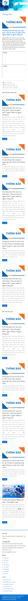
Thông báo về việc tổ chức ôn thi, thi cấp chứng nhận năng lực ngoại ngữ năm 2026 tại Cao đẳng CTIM (13, 160)
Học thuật (6, 571)
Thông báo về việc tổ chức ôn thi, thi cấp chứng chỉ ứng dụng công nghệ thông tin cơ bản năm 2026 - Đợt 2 (13, 244)
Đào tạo (6, 562)
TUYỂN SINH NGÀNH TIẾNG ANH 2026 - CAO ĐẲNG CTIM (13, 501)
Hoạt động (6, 569)
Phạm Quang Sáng (12, 86)
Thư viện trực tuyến (9, 588)
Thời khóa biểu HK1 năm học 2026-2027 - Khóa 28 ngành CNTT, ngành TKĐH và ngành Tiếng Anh (12, 111)
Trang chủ (6, 558)
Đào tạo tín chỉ (7, 580)
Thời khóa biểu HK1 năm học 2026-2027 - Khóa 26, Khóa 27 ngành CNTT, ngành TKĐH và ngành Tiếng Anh (12, 195)
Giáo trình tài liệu (8, 591)
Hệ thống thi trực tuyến (9, 582)
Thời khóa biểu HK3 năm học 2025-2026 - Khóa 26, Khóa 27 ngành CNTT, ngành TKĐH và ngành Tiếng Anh (12, 282)
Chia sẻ (16, 87)
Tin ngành (6, 567)
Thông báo (7, 14)
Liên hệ (5, 573)
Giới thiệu (6, 560)
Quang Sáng (13, 599)
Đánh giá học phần (8, 584)
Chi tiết (4, 139)
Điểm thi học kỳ (8, 586)
